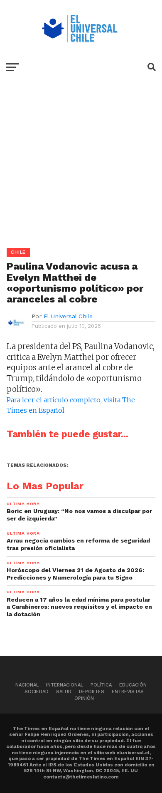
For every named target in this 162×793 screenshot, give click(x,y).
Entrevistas (128, 691)
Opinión (84, 698)
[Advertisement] (81, 167)
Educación (133, 685)
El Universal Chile (68, 316)
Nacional (27, 685)
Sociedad (37, 691)
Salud (63, 691)
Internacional (64, 685)
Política (101, 685)
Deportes (91, 691)
